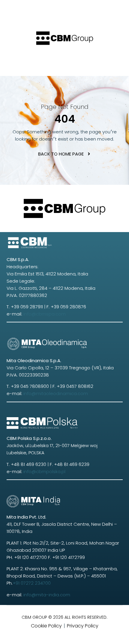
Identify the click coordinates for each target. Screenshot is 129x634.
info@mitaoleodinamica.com (55, 393)
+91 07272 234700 (32, 583)
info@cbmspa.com (44, 314)
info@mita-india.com (46, 595)
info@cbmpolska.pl (44, 471)
